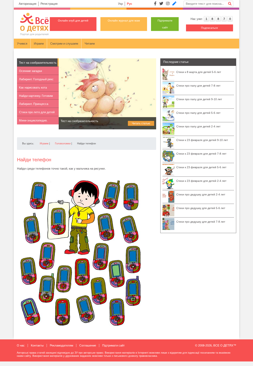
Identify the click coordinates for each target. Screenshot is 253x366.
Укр (120, 3)
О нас (21, 345)
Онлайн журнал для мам (124, 20)
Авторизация (27, 3)
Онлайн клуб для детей (73, 20)
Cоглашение (87, 345)
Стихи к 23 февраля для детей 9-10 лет (202, 140)
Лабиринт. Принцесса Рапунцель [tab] (33, 105)
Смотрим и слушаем (64, 43)
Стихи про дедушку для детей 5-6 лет (200, 208)
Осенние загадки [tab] (30, 71)
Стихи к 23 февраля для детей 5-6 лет (201, 167)
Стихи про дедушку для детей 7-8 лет (200, 221)
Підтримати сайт (113, 345)
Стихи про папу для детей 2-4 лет (198, 126)
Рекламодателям (61, 345)
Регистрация (49, 3)
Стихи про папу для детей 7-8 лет (198, 85)
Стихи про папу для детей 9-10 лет (199, 99)
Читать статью (141, 123)
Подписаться (209, 27)
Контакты (37, 345)
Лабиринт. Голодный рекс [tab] (36, 79)
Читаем (90, 43)
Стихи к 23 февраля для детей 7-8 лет (201, 153)
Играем (39, 43)
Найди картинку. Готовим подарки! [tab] (36, 97)
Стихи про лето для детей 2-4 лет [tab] (37, 113)
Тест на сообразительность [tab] (38, 62)
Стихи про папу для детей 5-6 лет (198, 112)
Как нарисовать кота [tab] (33, 87)
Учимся (22, 43)
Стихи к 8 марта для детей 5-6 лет (198, 72)
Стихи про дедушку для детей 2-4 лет (200, 194)
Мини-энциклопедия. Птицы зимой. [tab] (33, 121)
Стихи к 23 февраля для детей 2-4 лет (201, 180)
